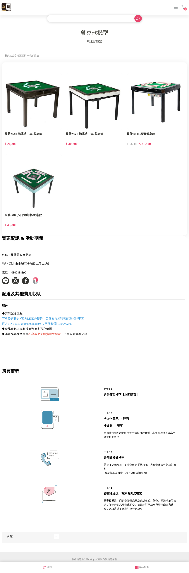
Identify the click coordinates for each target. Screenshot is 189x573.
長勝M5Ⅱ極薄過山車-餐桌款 (84, 133)
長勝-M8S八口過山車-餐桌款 (23, 215)
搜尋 (138, 18)
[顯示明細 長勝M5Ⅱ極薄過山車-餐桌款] (94, 101)
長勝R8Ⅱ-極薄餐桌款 (141, 133)
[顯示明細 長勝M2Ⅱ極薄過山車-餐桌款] (33, 101)
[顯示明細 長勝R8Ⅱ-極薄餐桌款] (155, 101)
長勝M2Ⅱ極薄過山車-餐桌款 (23, 133)
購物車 (184, 7)
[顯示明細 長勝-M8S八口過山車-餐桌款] (33, 182)
